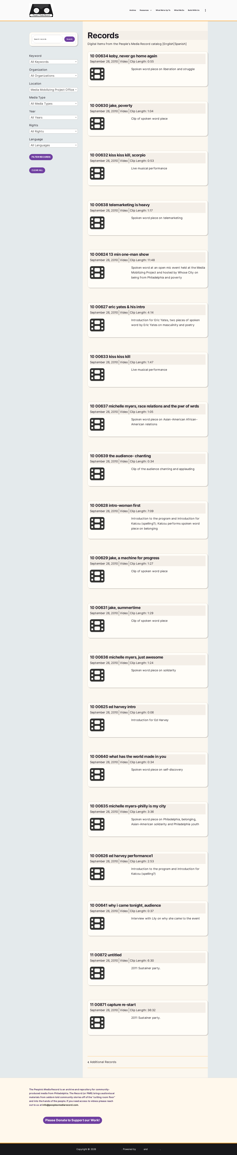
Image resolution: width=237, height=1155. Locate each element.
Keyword (35, 55)
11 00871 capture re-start (113, 1004)
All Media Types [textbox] (41, 103)
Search (69, 39)
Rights (33, 125)
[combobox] (53, 61)
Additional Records (103, 1062)
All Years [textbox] (37, 117)
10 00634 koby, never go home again (123, 56)
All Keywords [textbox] (40, 61)
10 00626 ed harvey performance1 (121, 855)
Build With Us (193, 10)
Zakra (140, 1149)
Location (35, 83)
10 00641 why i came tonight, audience (125, 905)
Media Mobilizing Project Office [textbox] (52, 89)
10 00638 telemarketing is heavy (120, 204)
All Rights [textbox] (37, 131)
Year (32, 111)
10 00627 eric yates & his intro (117, 306)
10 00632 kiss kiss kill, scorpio (118, 155)
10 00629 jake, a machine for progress (124, 558)
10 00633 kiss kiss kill (110, 356)
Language (36, 139)
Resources (144, 10)
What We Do (179, 10)
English (168, 44)
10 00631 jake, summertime (115, 607)
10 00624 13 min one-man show (119, 254)
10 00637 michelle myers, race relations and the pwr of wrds (144, 406)
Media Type (37, 97)
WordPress (154, 1149)
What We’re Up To (163, 10)
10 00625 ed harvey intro (113, 706)
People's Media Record (109, 1149)
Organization (38, 69)
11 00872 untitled (106, 955)
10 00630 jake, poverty (111, 105)
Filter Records (41, 156)
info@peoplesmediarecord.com (60, 1104)
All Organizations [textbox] (42, 75)
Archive (132, 10)
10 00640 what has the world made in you (128, 756)
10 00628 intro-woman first (115, 505)
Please (72, 1120)
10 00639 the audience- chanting (120, 456)
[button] (150, 10)
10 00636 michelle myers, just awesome (126, 657)
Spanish (180, 44)
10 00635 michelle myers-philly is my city (128, 806)
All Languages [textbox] (40, 145)
